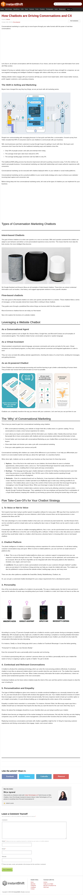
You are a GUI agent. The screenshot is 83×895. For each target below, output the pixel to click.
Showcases (62, 9)
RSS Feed (46, 887)
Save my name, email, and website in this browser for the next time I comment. (24, 864)
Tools (26, 9)
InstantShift (13, 883)
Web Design (8, 9)
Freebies (42, 9)
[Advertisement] (19, 46)
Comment (4, 820)
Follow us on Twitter (48, 884)
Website (4, 856)
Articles (8, 19)
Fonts (36, 9)
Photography (49, 9)
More (68, 9)
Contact (33, 888)
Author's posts (10, 803)
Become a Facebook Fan (50, 885)
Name (25, 841)
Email (3, 849)
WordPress (16, 9)
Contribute (33, 887)
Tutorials (31, 9)
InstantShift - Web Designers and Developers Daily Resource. (12, 4)
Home (2, 9)
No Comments (74, 20)
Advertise (33, 884)
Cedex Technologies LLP (31, 795)
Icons (56, 9)
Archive (45, 882)
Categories (33, 885)
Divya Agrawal (16, 22)
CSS (22, 9)
